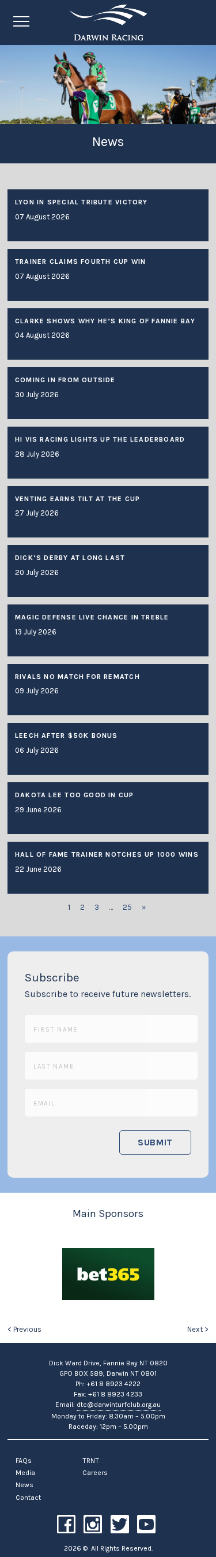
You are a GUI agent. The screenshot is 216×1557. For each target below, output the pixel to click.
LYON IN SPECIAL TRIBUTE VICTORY (81, 202)
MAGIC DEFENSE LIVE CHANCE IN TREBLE (92, 617)
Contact (28, 1497)
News (24, 1485)
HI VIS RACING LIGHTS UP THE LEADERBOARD (100, 439)
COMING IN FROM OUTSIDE (65, 380)
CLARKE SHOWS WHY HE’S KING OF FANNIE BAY (105, 321)
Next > (198, 1329)
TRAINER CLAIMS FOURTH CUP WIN (80, 261)
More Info (181, 227)
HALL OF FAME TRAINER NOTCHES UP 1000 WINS (107, 854)
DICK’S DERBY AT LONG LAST (70, 558)
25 (127, 907)
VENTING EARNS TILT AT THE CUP (77, 499)
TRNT (90, 1461)
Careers (95, 1473)
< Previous (24, 1329)
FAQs (24, 1461)
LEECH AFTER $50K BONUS (66, 735)
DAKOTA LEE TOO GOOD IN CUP (74, 795)
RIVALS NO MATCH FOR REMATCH (77, 677)
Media (25, 1473)
